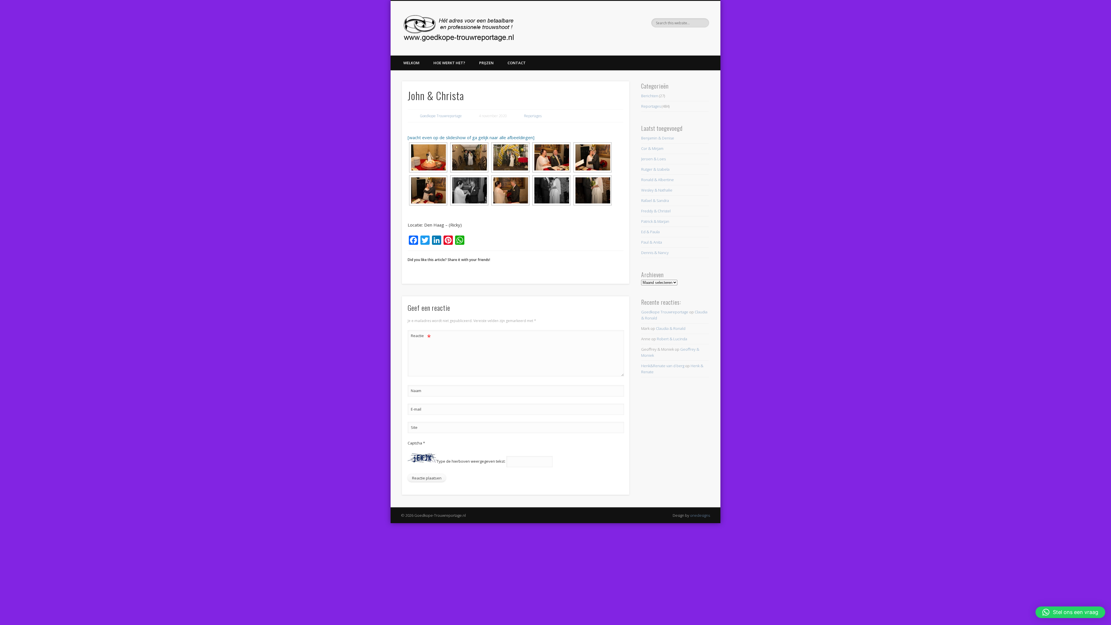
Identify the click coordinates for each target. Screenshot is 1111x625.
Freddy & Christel (656, 211)
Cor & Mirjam (652, 148)
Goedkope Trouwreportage (441, 115)
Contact (516, 62)
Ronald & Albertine (657, 179)
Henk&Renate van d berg (662, 365)
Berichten (649, 95)
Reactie (421, 336)
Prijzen (486, 62)
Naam (416, 390)
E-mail (416, 409)
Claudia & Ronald (670, 328)
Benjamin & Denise (657, 138)
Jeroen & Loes (653, 158)
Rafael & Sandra (655, 200)
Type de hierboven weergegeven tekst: (471, 461)
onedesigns (700, 515)
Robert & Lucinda (672, 338)
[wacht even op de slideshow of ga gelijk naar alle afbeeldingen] (471, 137)
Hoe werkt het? (449, 62)
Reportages (533, 115)
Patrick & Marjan (655, 221)
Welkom (411, 62)
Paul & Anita (651, 242)
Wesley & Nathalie (656, 190)
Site (414, 427)
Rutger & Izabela (655, 169)
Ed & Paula (650, 231)
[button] (1070, 612)
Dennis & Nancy (655, 252)
